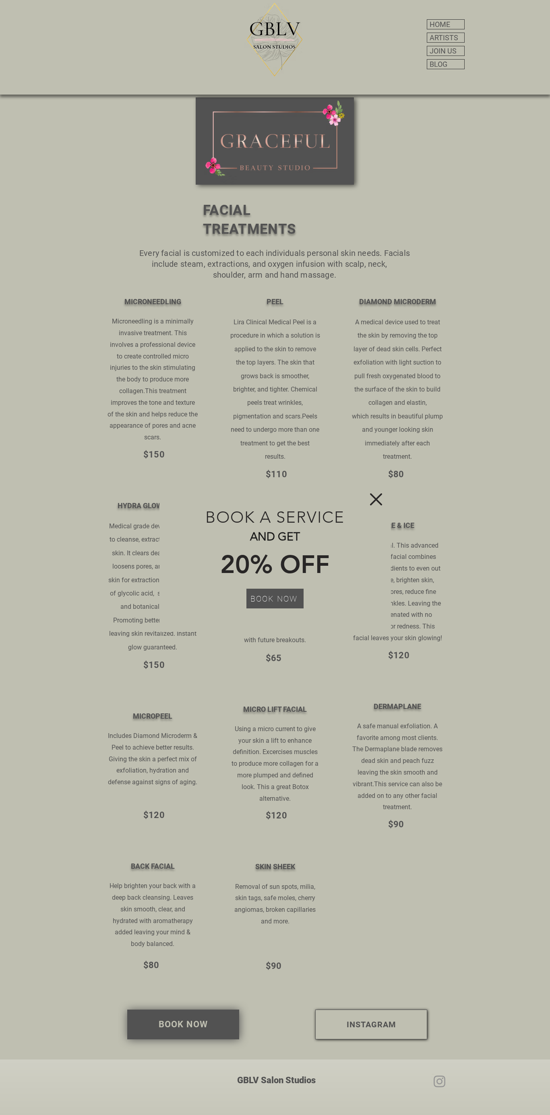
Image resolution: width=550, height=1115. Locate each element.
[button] (376, 499)
